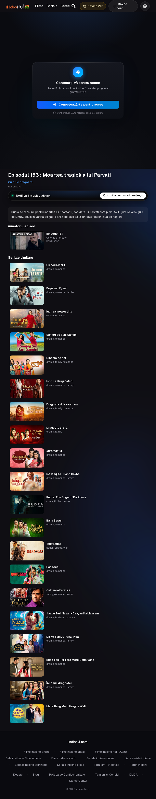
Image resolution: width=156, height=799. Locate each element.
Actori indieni (138, 765)
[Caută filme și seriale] (73, 6)
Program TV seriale (106, 765)
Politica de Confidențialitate (67, 774)
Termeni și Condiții (107, 774)
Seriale (52, 6)
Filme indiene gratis (72, 752)
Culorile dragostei (20, 182)
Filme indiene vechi (63, 758)
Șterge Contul (78, 780)
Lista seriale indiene (138, 758)
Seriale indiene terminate (31, 765)
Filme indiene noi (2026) (111, 752)
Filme (39, 6)
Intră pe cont (122, 6)
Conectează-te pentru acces (81, 104)
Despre (18, 774)
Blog (36, 774)
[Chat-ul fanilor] (145, 6)
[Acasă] (17, 6)
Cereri (65, 6)
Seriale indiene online (100, 758)
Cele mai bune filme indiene (23, 758)
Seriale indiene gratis (70, 765)
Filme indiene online (37, 752)
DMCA (133, 774)
